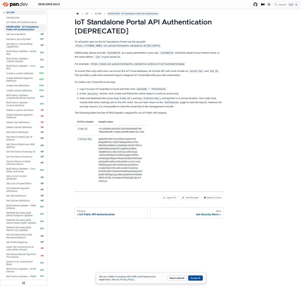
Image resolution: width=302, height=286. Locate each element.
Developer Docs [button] (49, 4)
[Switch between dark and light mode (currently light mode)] (268, 4)
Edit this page (192, 197)
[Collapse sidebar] (23, 283)
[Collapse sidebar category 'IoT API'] (4, 12)
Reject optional (177, 278)
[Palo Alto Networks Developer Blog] (263, 4)
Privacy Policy (127, 279)
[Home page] (77, 13)
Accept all (195, 278)
